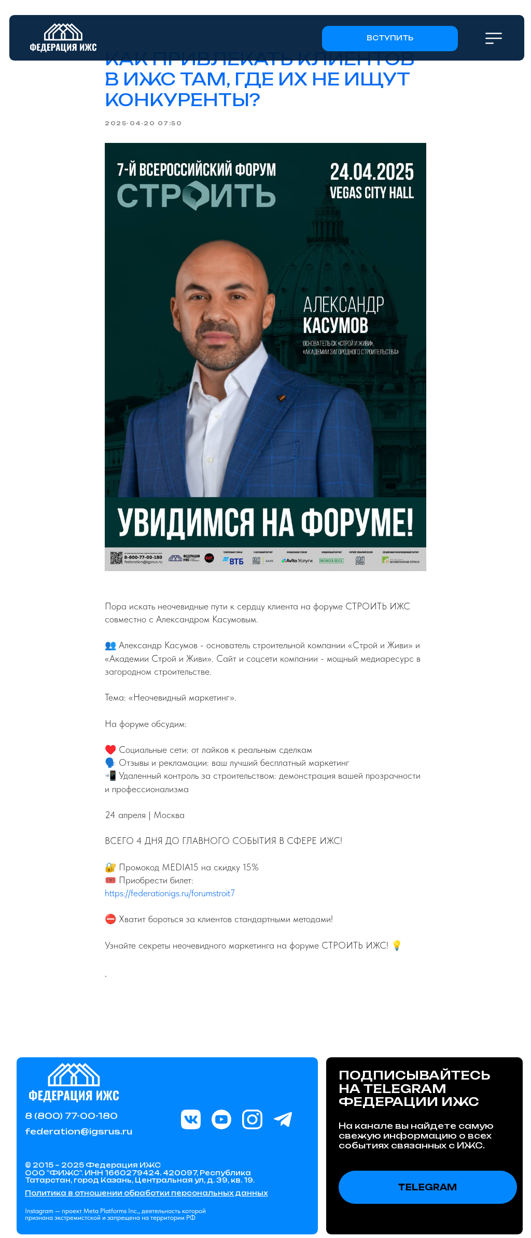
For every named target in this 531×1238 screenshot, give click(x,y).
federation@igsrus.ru (78, 1131)
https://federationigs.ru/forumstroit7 (170, 892)
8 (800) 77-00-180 (71, 1116)
